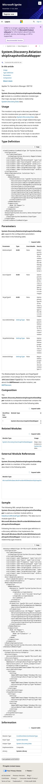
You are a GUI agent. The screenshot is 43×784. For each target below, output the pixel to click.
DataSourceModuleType (11, 516)
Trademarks (17, 781)
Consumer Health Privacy (28, 778)
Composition (7, 78)
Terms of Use (6, 781)
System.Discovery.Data (10, 102)
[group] (21, 185)
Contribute (5, 778)
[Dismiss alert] (39, 3)
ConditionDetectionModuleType (27, 736)
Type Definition (8, 73)
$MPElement (6, 385)
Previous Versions (19, 775)
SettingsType (20, 320)
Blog (28, 775)
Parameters (7, 75)
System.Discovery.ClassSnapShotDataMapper (17, 442)
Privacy (13, 778)
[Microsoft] (21, 21)
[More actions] (39, 46)
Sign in (39, 22)
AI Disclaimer (6, 775)
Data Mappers (22, 46)
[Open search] (34, 21)
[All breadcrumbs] (3, 46)
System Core (11, 46)
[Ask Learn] (36, 46)
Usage (5, 70)
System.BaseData (22, 740)
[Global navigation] (2, 21)
